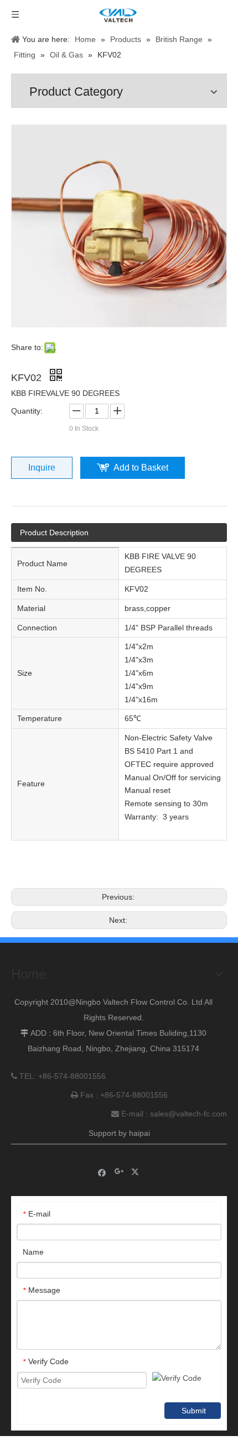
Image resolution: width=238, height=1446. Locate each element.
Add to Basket (140, 467)
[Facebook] (102, 1172)
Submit (194, 1410)
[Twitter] (136, 1172)
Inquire (41, 467)
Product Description (54, 532)
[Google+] (119, 1172)
